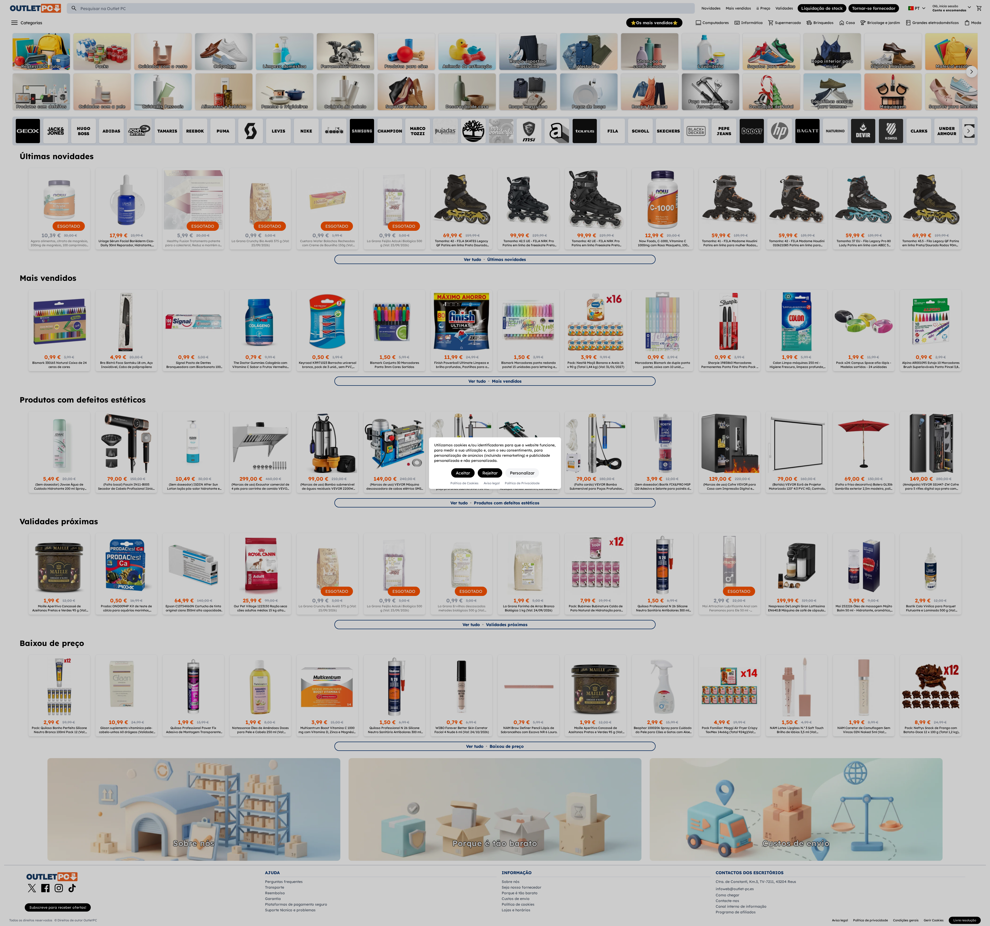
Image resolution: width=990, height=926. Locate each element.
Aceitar (463, 473)
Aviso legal (492, 483)
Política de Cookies (464, 483)
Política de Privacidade (522, 483)
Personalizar (522, 473)
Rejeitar (490, 473)
